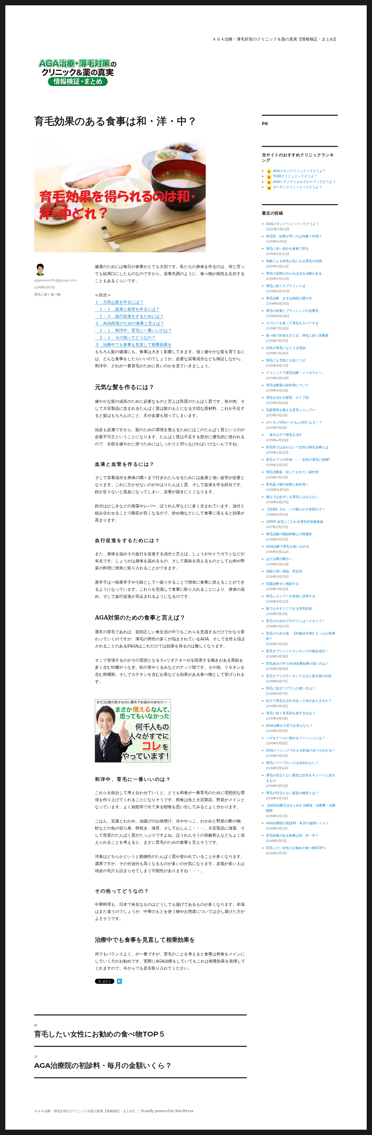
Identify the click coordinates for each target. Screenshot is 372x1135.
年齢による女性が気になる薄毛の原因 (294, 261)
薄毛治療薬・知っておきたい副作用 (292, 472)
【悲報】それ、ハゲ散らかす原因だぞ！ (295, 509)
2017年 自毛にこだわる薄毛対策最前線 (294, 522)
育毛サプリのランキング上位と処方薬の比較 (299, 676)
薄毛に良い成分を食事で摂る (287, 248)
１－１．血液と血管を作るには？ (127, 309)
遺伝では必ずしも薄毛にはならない (292, 497)
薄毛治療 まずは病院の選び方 (289, 298)
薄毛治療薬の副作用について (287, 385)
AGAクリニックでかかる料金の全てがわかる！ (301, 750)
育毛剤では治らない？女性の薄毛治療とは (297, 447)
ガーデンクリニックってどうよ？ (297, 187)
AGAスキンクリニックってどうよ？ (299, 171)
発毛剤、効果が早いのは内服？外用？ (294, 236)
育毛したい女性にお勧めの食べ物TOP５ (296, 848)
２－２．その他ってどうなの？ (125, 337)
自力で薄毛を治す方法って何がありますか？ (299, 701)
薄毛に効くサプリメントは (285, 286)
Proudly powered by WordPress (167, 1111)
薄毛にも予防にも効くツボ (285, 360)
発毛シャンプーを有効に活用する (290, 596)
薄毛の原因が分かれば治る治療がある (294, 273)
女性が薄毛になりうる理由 (285, 348)
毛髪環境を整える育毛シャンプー (290, 410)
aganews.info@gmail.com (55, 280)
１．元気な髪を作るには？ (119, 301)
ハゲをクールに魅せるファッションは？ (295, 738)
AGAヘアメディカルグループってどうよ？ (304, 182)
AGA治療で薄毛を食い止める (287, 546)
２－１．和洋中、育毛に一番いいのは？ (133, 330)
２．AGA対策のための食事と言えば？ (129, 323)
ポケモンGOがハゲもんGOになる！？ (294, 422)
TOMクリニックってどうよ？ (294, 176)
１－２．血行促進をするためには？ (129, 316)
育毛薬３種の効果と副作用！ (287, 484)
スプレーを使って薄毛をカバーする (292, 323)
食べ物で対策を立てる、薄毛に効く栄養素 (297, 335)
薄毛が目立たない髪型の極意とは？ (292, 793)
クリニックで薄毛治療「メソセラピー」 (295, 373)
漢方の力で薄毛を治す (284, 435)
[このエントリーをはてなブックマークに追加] (119, 981)
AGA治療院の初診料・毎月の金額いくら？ (297, 823)
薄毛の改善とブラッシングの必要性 (292, 311)
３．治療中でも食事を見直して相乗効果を (133, 344)
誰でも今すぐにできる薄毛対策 (289, 608)
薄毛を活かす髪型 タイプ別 (289, 397)
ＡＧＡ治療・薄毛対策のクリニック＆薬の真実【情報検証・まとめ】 (275, 39)
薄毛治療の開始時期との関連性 (289, 534)
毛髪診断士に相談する (282, 584)
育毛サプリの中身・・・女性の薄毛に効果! (297, 459)
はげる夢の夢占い (279, 559)
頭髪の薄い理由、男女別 (284, 571)
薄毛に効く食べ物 (47, 294)
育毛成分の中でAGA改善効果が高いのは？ (297, 663)
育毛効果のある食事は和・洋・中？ (292, 835)
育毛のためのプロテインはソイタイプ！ (295, 621)
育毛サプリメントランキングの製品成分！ (297, 651)
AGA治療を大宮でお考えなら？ (289, 725)
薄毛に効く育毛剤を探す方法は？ (290, 713)
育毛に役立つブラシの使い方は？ (290, 688)
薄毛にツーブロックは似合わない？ (292, 763)
